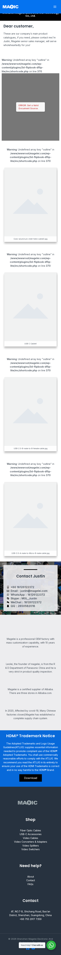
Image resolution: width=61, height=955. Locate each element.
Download (30, 778)
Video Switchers (30, 849)
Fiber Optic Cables (30, 830)
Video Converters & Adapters (30, 841)
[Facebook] (27, 948)
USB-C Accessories (31, 834)
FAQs (30, 884)
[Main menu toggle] (55, 6)
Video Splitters (30, 845)
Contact (30, 880)
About (30, 876)
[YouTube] (33, 948)
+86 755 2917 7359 (31, 919)
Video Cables (30, 838)
